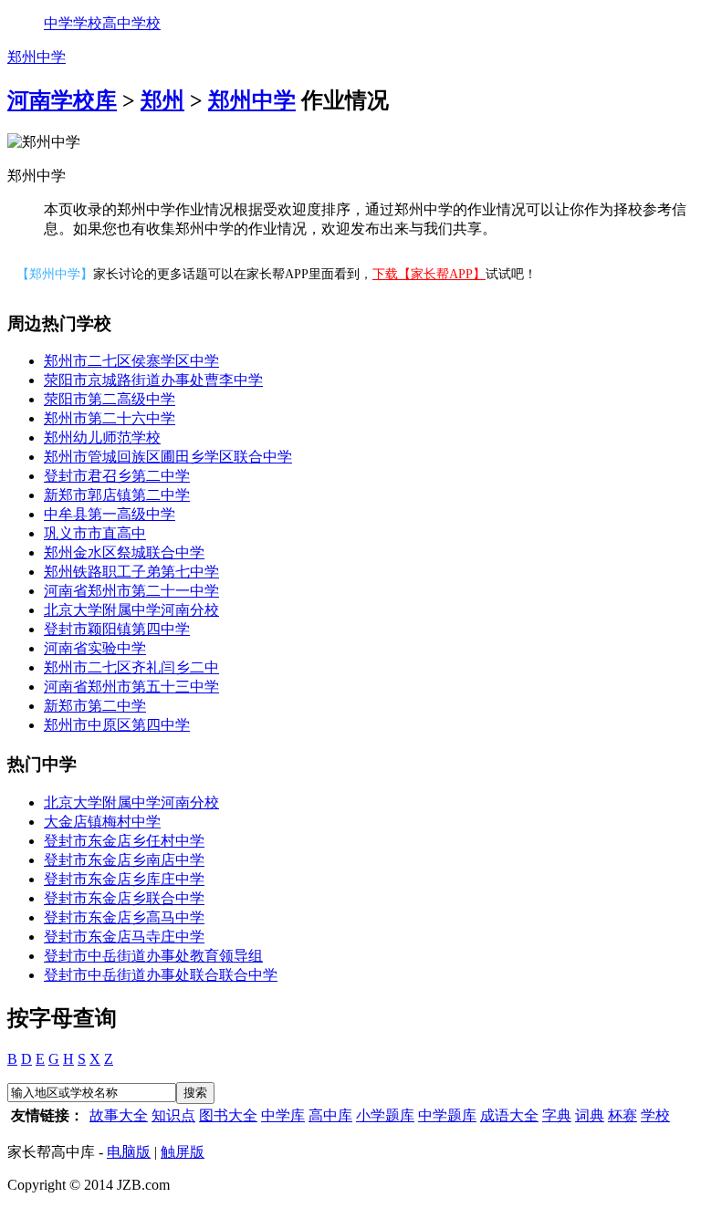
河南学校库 (62, 100)
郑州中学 (36, 57)
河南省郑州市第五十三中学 (131, 686)
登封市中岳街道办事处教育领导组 (153, 955)
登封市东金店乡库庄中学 (124, 879)
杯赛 (622, 1115)
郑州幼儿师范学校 (102, 437)
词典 (589, 1115)
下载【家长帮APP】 (429, 274)
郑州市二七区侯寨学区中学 (131, 361)
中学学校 (73, 23)
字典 (556, 1115)
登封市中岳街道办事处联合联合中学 (160, 975)
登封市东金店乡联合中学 (124, 898)
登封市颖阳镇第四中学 (117, 629)
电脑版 (129, 1152)
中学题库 (447, 1115)
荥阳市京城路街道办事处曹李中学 (153, 380)
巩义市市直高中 (95, 533)
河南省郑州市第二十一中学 (131, 591)
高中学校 (131, 23)
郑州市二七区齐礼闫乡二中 (131, 667)
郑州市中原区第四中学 (117, 725)
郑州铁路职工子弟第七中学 (131, 571)
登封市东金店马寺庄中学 (124, 936)
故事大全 (118, 1115)
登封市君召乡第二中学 (117, 476)
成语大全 (509, 1115)
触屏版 (182, 1152)
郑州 (162, 100)
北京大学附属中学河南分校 (131, 610)
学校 (655, 1115)
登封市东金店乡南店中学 (124, 860)
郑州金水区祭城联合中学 (124, 552)
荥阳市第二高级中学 (109, 399)
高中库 (330, 1115)
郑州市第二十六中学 (109, 418)
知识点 (173, 1115)
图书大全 (228, 1115)
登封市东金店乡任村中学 (124, 841)
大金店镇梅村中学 (102, 821)
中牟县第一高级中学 (109, 514)
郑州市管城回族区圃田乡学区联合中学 (168, 456)
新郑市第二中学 (95, 705)
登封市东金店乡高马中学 (124, 917)
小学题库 (385, 1115)
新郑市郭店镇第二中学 (117, 495)
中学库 (283, 1115)
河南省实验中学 (95, 648)
